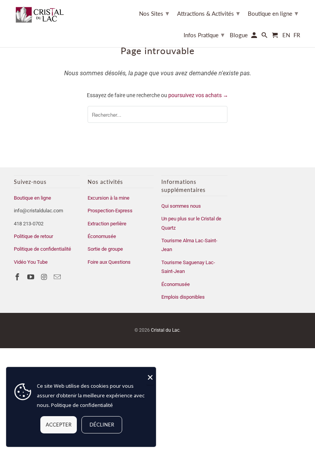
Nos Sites (154, 13)
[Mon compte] (254, 36)
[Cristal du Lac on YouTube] (31, 277)
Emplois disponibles (183, 297)
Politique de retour (33, 236)
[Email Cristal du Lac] (58, 277)
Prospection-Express (110, 210)
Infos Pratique (204, 34)
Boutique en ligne (32, 198)
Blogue (239, 35)
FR (296, 35)
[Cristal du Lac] (42, 14)
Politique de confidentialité (42, 249)
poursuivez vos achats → (198, 95)
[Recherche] (265, 36)
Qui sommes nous (181, 206)
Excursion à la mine (108, 198)
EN (286, 35)
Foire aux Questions (109, 262)
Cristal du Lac (165, 330)
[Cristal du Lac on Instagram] (45, 277)
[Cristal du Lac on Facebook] (18, 277)
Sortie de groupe (105, 249)
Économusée (102, 236)
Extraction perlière (107, 223)
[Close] (150, 377)
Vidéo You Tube (31, 262)
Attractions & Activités (208, 13)
